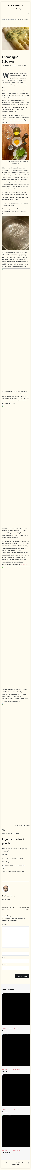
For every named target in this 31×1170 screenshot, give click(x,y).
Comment (5, 924)
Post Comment (22, 976)
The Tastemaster (6, 65)
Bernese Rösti (8, 908)
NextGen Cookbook (15, 5)
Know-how (5, 53)
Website (4, 964)
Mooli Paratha (24, 908)
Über (20, 1162)
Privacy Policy (14, 1162)
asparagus (24, 564)
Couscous (5, 1112)
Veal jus (4, 1071)
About (3, 1162)
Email (4, 957)
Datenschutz (15, 1164)
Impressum (25, 1162)
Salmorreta (5, 1031)
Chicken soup (6, 1152)
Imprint (8, 1162)
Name (4, 950)
